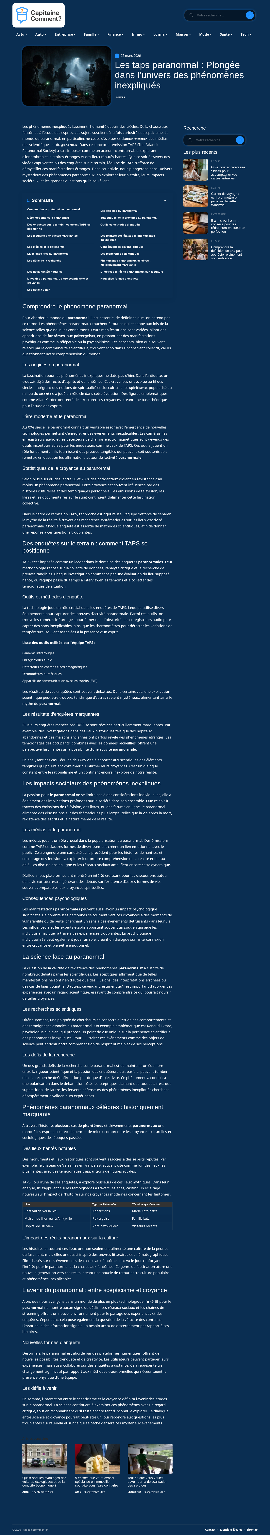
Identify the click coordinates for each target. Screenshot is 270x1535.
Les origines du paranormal (119, 210)
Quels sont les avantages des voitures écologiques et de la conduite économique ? (44, 1481)
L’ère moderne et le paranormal (48, 217)
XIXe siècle (46, 394)
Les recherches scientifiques (120, 253)
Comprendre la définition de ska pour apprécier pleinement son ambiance (227, 252)
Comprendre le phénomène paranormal (53, 209)
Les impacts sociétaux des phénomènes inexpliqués (127, 237)
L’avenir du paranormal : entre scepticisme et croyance (57, 280)
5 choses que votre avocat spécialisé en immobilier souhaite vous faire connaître (96, 1481)
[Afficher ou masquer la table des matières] (110, 200)
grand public (69, 145)
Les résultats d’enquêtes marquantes (52, 235)
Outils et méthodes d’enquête (120, 224)
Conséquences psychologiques (121, 246)
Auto (25, 1492)
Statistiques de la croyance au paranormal (128, 217)
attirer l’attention (135, 139)
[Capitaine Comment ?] (38, 15)
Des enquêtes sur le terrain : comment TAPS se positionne (59, 226)
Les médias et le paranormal (46, 246)
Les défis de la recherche (44, 260)
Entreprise (134, 1492)
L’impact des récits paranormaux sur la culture (131, 271)
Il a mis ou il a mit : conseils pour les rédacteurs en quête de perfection (228, 226)
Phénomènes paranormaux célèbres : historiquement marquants (125, 262)
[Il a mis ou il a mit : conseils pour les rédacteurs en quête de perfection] (195, 223)
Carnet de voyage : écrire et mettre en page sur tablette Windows (225, 199)
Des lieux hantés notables (44, 271)
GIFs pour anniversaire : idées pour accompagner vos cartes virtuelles (228, 172)
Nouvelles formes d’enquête (119, 278)
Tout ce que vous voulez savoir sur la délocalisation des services (147, 1481)
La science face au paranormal (48, 253)
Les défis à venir (38, 289)
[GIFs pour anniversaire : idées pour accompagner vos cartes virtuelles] (195, 170)
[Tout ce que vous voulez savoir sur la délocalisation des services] (150, 1459)
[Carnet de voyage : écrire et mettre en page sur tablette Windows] (195, 196)
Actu (78, 1492)
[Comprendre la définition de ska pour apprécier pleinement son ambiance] (195, 250)
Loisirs (120, 97)
